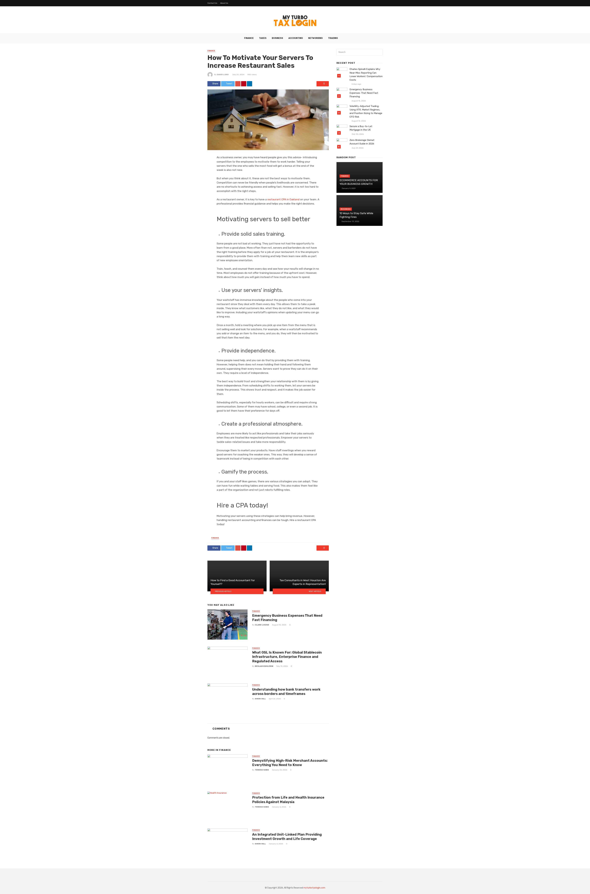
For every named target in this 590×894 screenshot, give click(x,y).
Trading (333, 38)
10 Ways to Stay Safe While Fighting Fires (356, 215)
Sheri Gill (260, 699)
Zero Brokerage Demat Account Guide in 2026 (362, 142)
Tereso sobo (262, 770)
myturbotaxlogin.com (314, 887)
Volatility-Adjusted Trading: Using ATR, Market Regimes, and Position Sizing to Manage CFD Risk (366, 111)
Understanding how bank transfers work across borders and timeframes (286, 692)
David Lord (223, 74)
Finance (249, 38)
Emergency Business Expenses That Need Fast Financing (287, 618)
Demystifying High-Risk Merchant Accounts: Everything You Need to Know (290, 763)
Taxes (262, 38)
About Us (224, 3)
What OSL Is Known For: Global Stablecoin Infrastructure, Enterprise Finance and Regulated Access (287, 656)
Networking (315, 38)
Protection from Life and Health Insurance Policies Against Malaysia (288, 800)
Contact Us (212, 3)
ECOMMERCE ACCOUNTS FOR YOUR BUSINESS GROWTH (359, 182)
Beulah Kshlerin (264, 666)
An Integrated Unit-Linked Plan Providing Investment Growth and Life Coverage (287, 837)
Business (277, 38)
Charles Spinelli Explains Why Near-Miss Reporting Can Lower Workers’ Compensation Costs (366, 74)
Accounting (295, 38)
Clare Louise (262, 625)
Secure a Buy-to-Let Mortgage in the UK (361, 128)
